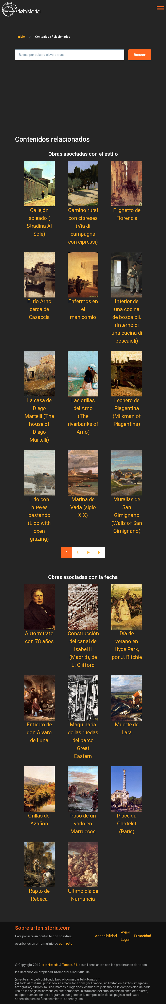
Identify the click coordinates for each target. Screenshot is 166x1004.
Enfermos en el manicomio (83, 309)
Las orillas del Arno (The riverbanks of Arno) (83, 416)
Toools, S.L (70, 965)
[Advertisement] (83, 96)
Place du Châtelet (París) (127, 824)
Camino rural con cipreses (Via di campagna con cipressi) (83, 226)
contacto (65, 943)
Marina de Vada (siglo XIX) (83, 507)
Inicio (21, 36)
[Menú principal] (159, 8)
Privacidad (142, 936)
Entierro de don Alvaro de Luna (39, 732)
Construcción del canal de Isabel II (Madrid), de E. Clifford (83, 649)
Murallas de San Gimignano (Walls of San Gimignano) (126, 515)
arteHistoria (50, 965)
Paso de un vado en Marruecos (83, 824)
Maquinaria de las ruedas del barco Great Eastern (83, 740)
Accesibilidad (106, 936)
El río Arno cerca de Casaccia (39, 309)
